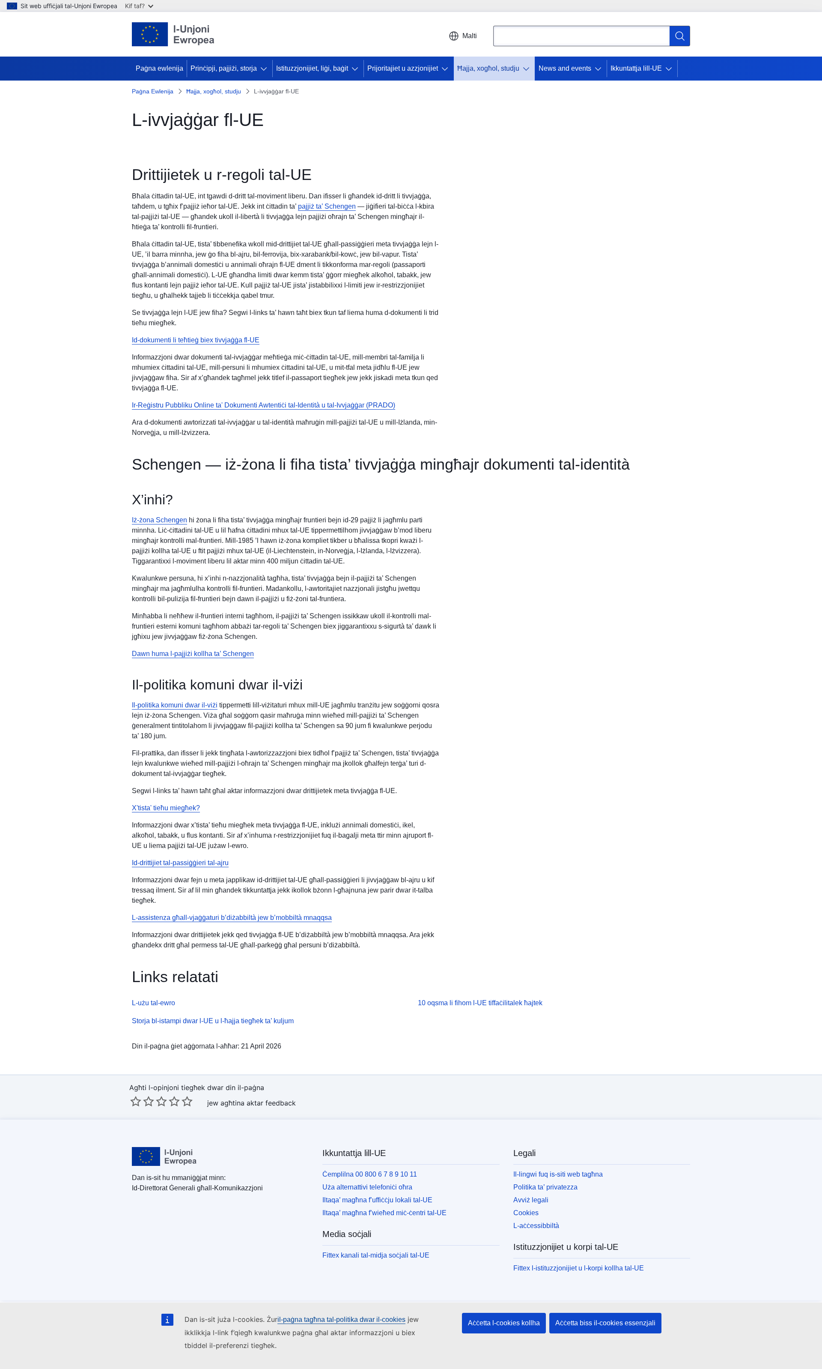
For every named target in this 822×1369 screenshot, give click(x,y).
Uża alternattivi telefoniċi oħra (367, 1187)
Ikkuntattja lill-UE (636, 68)
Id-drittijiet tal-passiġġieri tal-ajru (180, 862)
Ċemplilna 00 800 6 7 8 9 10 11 (369, 1174)
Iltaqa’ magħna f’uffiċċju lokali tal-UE (377, 1200)
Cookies (526, 1212)
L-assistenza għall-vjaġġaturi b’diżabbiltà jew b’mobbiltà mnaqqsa (232, 917)
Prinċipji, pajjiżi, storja (224, 68)
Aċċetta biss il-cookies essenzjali (605, 1323)
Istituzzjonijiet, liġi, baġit (312, 68)
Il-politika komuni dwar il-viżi (174, 705)
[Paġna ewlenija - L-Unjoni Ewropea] (173, 34)
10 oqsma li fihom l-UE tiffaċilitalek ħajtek (480, 1003)
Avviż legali (530, 1200)
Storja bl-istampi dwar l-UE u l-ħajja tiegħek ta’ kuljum (213, 1021)
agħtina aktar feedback (258, 1103)
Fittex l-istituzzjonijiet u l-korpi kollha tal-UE (578, 1268)
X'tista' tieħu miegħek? (166, 808)
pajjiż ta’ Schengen (327, 206)
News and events (565, 68)
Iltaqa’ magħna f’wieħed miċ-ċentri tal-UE (384, 1212)
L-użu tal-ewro (153, 1003)
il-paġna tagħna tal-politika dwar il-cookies (341, 1319)
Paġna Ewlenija (152, 91)
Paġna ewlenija (159, 68)
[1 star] (135, 1101)
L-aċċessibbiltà (536, 1225)
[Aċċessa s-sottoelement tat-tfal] (265, 69)
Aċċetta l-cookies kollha (504, 1323)
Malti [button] (469, 35)
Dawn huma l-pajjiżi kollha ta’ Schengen (193, 653)
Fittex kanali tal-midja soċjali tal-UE (375, 1255)
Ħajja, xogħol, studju (488, 68)
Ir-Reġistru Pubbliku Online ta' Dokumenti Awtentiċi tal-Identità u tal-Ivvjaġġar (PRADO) (263, 405)
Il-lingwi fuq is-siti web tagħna (558, 1174)
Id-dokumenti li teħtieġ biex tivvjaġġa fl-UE (195, 340)
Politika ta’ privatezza (545, 1187)
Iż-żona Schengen (159, 520)
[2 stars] (142, 1101)
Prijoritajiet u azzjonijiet (402, 68)
